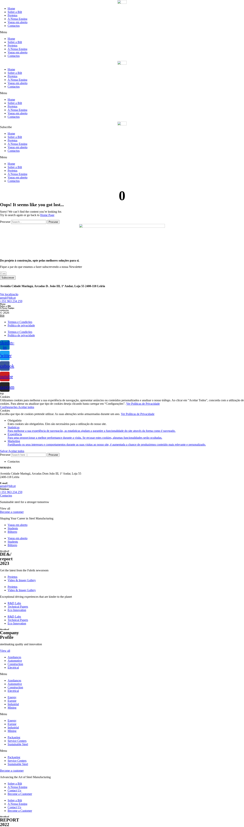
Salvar (4, 451)
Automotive (15, 660)
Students (13, 528)
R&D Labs (14, 603)
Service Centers (17, 740)
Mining (12, 707)
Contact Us (14, 790)
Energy (12, 697)
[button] (122, 32)
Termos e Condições (20, 322)
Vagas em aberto (17, 22)
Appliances (14, 657)
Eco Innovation (17, 610)
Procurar (5, 221)
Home (11, 8)
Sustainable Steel (18, 744)
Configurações (9, 407)
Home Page (47, 215)
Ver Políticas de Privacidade (143, 403)
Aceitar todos (26, 407)
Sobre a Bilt (15, 12)
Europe (12, 700)
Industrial (13, 704)
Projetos (12, 15)
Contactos (14, 25)
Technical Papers (18, 606)
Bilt (2, 315)
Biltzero (12, 531)
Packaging (14, 737)
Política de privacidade (21, 325)
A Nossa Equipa (17, 18)
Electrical (13, 667)
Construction (15, 664)
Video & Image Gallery (22, 580)
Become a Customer (20, 794)
